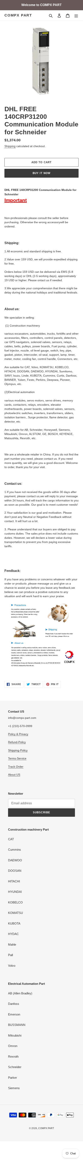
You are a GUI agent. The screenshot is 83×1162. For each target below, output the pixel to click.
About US (14, 774)
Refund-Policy (17, 742)
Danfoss (13, 1003)
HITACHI (14, 881)
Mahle (12, 944)
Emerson (14, 1014)
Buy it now (41, 173)
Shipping (10, 146)
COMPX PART (18, 15)
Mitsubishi (14, 1035)
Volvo (11, 965)
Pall (10, 955)
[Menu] (76, 15)
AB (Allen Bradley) (20, 993)
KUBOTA (14, 923)
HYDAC (13, 934)
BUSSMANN (16, 1025)
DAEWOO (15, 860)
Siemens (14, 1088)
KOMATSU (15, 913)
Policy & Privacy (18, 734)
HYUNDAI (15, 891)
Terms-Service (17, 758)
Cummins (14, 849)
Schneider (14, 1067)
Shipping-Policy (18, 750)
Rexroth (13, 1056)
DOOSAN (14, 870)
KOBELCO (15, 902)
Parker (12, 1077)
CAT (11, 839)
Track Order (15, 766)
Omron (12, 1046)
